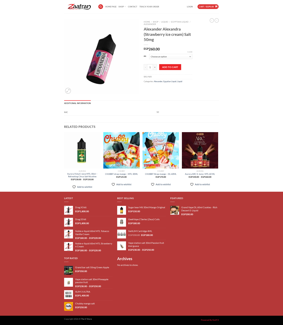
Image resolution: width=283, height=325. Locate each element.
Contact (132, 6)
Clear (189, 52)
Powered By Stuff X (210, 320)
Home (147, 22)
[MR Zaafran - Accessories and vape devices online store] (79, 7)
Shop (121, 6)
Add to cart (170, 67)
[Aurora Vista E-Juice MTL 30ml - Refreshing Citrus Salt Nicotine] (82, 150)
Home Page (110, 6)
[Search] (100, 6)
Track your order (149, 6)
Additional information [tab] (77, 103)
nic (145, 56)
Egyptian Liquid (180, 22)
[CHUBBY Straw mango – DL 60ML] (161, 150)
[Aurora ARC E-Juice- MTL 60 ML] (200, 150)
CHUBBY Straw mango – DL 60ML (160, 174)
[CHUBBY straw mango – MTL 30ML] (121, 150)
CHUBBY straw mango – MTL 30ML (121, 174)
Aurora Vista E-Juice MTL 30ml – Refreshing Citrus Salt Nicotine (82, 175)
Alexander (150, 24)
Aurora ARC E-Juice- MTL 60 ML (200, 174)
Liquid (164, 22)
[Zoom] (68, 91)
